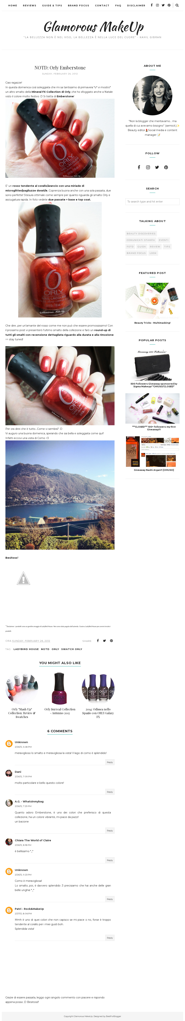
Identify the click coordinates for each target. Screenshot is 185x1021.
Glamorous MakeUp (92, 26)
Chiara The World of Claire (33, 840)
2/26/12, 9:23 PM (23, 874)
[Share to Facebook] (98, 641)
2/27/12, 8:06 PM (23, 913)
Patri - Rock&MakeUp (29, 909)
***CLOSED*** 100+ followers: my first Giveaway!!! (154, 428)
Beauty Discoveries (141, 233)
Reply (110, 762)
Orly (55, 649)
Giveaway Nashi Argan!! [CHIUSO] (154, 470)
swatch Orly (71, 649)
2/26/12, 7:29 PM (23, 806)
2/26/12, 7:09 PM (23, 776)
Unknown (21, 742)
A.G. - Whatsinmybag (29, 801)
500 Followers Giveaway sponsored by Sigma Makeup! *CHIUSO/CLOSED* (154, 385)
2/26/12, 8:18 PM (23, 845)
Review (155, 246)
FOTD (130, 246)
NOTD (45, 649)
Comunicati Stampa (141, 240)
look (153, 253)
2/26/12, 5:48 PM (23, 746)
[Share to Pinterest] (111, 641)
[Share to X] (104, 641)
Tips (167, 246)
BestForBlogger (113, 1016)
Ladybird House (26, 649)
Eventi (164, 240)
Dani (18, 771)
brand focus (136, 253)
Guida (142, 246)
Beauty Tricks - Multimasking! (152, 322)
